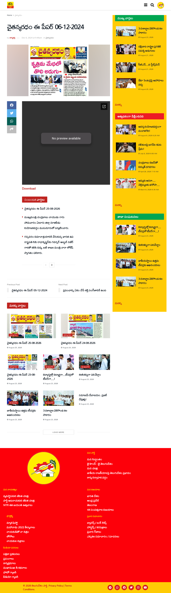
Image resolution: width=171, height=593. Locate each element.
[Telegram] (110, 587)
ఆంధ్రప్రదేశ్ (49, 366)
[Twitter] (131, 587)
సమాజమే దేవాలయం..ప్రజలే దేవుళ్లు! (93, 397)
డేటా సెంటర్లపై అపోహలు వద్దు (151, 82)
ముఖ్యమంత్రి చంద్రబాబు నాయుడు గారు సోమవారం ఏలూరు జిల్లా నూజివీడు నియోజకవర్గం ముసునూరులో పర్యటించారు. (46, 222)
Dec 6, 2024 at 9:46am (32, 38)
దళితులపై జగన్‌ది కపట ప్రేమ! (149, 146)
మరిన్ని (118, 104)
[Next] (51, 265)
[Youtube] (145, 587)
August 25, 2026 (15, 347)
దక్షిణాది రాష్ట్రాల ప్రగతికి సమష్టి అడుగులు (149, 48)
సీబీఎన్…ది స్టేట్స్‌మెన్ (149, 64)
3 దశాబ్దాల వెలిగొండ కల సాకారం (55, 412)
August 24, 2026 (69, 347)
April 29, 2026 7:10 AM (149, 171)
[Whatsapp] (117, 587)
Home (9, 15)
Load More (58, 432)
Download (29, 188)
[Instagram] (138, 587)
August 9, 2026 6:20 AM (149, 135)
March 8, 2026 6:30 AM (149, 189)
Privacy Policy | (57, 585)
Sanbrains (164, 587)
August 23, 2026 (15, 383)
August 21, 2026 (146, 55)
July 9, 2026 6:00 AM (148, 153)
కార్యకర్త (12, 38)
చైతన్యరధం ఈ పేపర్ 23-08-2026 (21, 376)
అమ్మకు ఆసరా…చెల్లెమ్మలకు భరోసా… (148, 182)
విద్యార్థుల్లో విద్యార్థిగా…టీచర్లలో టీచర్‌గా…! (58, 376)
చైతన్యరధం (18, 15)
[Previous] (45, 265)
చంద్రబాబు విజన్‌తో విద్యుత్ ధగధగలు (148, 164)
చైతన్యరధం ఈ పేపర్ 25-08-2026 (42, 208)
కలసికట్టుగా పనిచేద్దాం (90, 374)
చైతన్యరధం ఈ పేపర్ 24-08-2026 (78, 343)
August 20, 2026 (146, 89)
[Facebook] (124, 587)
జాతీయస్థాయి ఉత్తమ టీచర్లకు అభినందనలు (21, 412)
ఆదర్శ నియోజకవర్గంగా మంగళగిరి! (149, 128)
